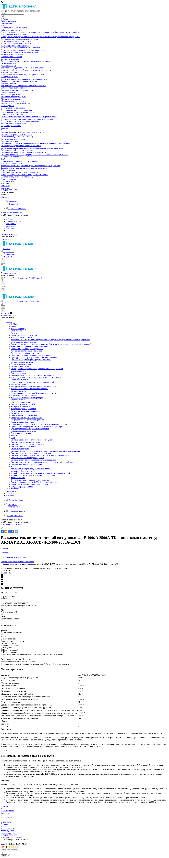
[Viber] (12, 531)
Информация (6, 817)
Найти (4, 856)
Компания (5, 813)
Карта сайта (6, 822)
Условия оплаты (8, 828)
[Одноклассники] (5, 531)
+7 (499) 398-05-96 (9, 190)
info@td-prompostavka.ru (13, 213)
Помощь (4, 824)
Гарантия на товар (8, 833)
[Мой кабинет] (2, 281)
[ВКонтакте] (2, 531)
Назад (15, 324)
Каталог (14, 326)
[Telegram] (16, 531)
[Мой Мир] (9, 531)
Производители (7, 811)
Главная (4, 806)
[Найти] (3, 16)
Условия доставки (8, 831)
